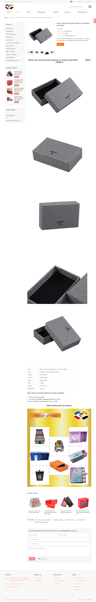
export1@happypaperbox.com (13, 1)
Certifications (39, 580)
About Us (67, 12)
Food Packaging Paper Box (12, 60)
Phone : (6, 586)
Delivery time (60, 33)
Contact (8, 575)
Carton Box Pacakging (11, 54)
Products (17, 12)
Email (60, 44)
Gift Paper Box (20, 17)
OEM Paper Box (10, 45)
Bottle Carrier (9, 37)
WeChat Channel (82, 12)
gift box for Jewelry (70, 519)
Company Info (39, 577)
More (16, 76)
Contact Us (56, 12)
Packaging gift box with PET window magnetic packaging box (19, 81)
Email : (6, 583)
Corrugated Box (10, 31)
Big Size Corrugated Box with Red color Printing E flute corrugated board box (19, 90)
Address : (7, 577)
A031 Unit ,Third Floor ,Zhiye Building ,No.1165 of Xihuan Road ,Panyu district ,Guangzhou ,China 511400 (19, 579)
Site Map (57, 577)
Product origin (60, 31)
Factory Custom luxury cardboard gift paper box (18, 73)
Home (8, 12)
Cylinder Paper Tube (11, 34)
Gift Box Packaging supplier (41, 522)
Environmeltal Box (10, 57)
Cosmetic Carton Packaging (12, 42)
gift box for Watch (81, 519)
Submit (32, 558)
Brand (58, 28)
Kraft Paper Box (10, 40)
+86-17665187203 (26, 1)
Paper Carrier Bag (10, 51)
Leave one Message (59, 580)
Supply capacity (61, 35)
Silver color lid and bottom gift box (43, 519)
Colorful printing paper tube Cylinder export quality (19, 98)
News (28, 12)
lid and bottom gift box (58, 519)
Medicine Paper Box (11, 48)
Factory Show (41, 12)
